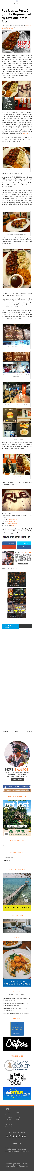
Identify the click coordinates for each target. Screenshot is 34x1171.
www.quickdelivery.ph (13, 523)
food (8, 27)
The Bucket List (9, 1127)
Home (16, 731)
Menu (17, 4)
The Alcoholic (9, 1117)
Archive (23, 994)
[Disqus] (17, 654)
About (18, 1115)
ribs (28, 27)
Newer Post (5, 731)
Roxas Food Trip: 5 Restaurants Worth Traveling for (16, 1013)
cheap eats (4, 27)
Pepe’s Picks (9, 1124)
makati (16, 27)
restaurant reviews (22, 27)
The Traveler (9, 1119)
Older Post (29, 731)
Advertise (18, 1119)
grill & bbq (11, 27)
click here (14, 525)
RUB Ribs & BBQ (13, 519)
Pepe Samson (6, 25)
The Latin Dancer (9, 1115)
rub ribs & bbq (5, 28)
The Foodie (11, 28)
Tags (17, 994)
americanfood (28, 25)
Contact (18, 1117)
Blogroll (17, 1112)
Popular (11, 994)
